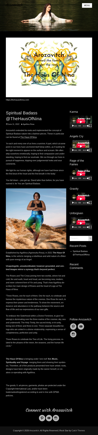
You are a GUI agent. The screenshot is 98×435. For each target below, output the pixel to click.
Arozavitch (14, 5)
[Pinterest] (73, 325)
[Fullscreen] (90, 126)
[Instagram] (73, 333)
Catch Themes (78, 430)
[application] (81, 122)
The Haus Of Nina (28, 137)
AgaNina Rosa (28, 124)
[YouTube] (81, 325)
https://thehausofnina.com (17, 100)
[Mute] (88, 126)
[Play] (73, 126)
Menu (87, 5)
